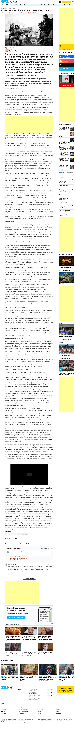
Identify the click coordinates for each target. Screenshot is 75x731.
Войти (57, 1)
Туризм (57, 711)
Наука (39, 706)
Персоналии (21, 713)
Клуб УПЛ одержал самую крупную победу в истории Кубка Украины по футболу (66, 357)
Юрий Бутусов (13, 50)
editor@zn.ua (35, 699)
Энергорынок (3, 711)
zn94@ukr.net (31, 696)
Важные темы (5, 4)
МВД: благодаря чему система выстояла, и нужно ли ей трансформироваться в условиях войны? (64, 141)
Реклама (19, 693)
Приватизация (4, 713)
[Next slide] (73, 5)
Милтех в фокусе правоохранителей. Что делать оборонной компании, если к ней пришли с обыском (64, 197)
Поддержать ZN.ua (66, 1)
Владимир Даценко (25, 680)
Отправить (47, 559)
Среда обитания (41, 709)
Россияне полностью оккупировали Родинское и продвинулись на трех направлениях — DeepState (65, 205)
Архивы (19, 689)
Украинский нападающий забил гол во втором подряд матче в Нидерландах (66, 373)
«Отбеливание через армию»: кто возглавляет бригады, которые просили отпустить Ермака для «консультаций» (64, 188)
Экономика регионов (5, 715)
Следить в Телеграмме (17, 617)
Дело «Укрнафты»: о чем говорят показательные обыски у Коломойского (64, 148)
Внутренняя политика (5, 706)
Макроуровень (4, 709)
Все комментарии (29, 578)
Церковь (39, 711)
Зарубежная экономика (24, 707)
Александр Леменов (6, 680)
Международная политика (6, 707)
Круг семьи (58, 709)
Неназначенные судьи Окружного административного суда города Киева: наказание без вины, (64, 160)
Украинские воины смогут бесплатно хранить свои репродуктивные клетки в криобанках (64, 168)
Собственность (59, 713)
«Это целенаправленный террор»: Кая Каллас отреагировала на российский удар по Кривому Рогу (64, 213)
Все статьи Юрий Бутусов (12, 538)
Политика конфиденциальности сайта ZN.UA (65, 726)
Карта (19, 698)
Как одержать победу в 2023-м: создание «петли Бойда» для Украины (65, 269)
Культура (39, 713)
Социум (57, 706)
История (57, 707)
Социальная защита (23, 706)
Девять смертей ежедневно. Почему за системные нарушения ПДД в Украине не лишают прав (64, 180)
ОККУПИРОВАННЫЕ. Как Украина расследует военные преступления (63, 154)
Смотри (61, 323)
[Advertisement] (29, 124)
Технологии (40, 707)
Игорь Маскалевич (63, 680)
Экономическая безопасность (25, 711)
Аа (60, 1)
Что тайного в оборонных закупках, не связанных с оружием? (64, 134)
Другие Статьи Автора (65, 254)
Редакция (20, 691)
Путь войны (62, 283)
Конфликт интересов (23, 709)
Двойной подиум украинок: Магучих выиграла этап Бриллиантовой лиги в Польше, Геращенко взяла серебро (66, 339)
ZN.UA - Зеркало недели (66, 84)
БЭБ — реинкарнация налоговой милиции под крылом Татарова (64, 128)
